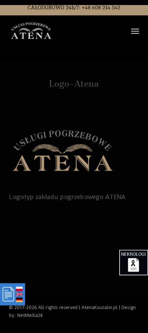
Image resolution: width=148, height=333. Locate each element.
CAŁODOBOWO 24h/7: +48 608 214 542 (74, 8)
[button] (135, 30)
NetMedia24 (30, 315)
